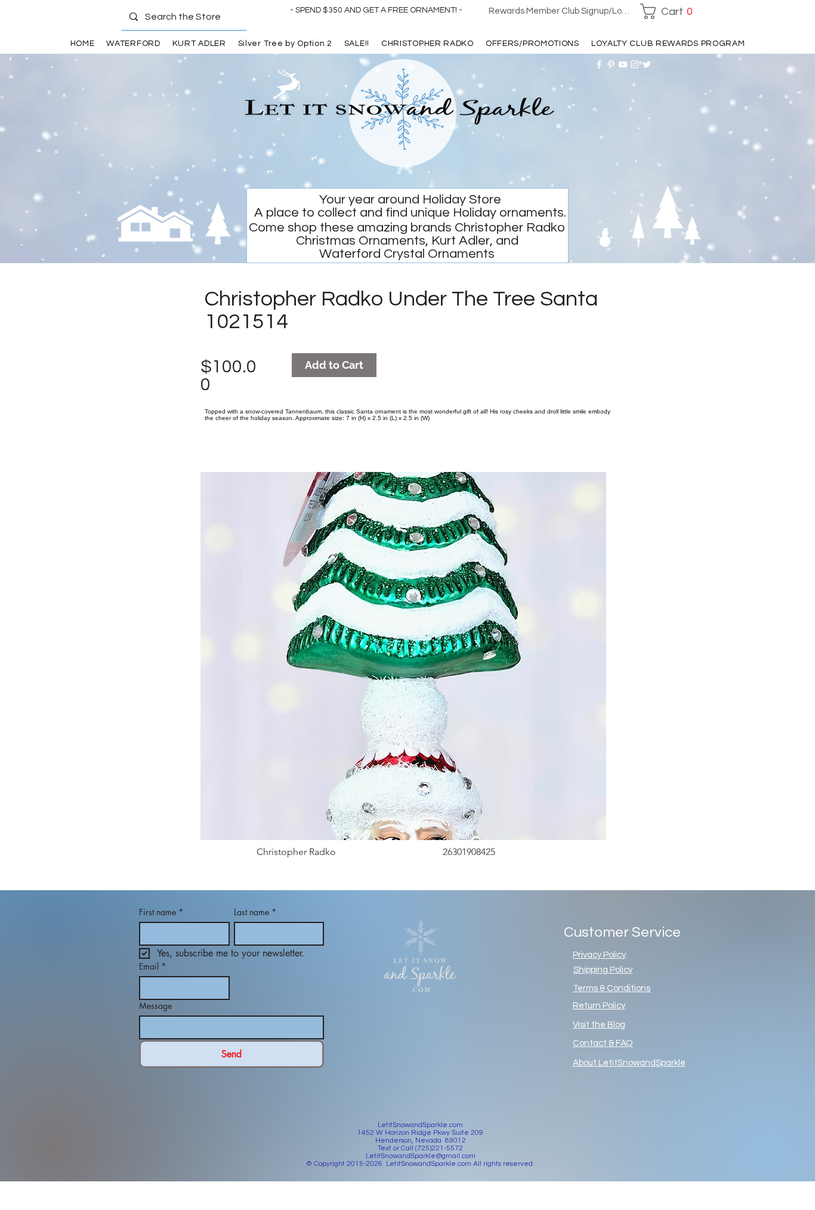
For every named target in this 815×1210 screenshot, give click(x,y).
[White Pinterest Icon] (611, 64)
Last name (255, 912)
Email (152, 966)
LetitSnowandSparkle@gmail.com (421, 1156)
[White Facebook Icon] (599, 64)
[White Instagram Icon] (634, 64)
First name (161, 912)
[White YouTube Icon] (623, 64)
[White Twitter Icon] (646, 64)
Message (155, 1006)
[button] (669, 11)
